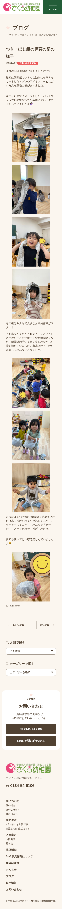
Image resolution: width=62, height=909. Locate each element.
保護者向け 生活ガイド (18, 828)
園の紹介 (10, 805)
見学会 (9, 843)
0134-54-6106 (31, 728)
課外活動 (11, 849)
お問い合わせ (14, 889)
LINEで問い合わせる (31, 741)
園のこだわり (13, 809)
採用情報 (11, 882)
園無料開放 (12, 863)
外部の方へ (12, 813)
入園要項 (10, 839)
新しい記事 (18, 625)
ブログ (10, 876)
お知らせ (11, 869)
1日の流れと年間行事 (17, 824)
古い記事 (44, 625)
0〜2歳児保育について (19, 856)
